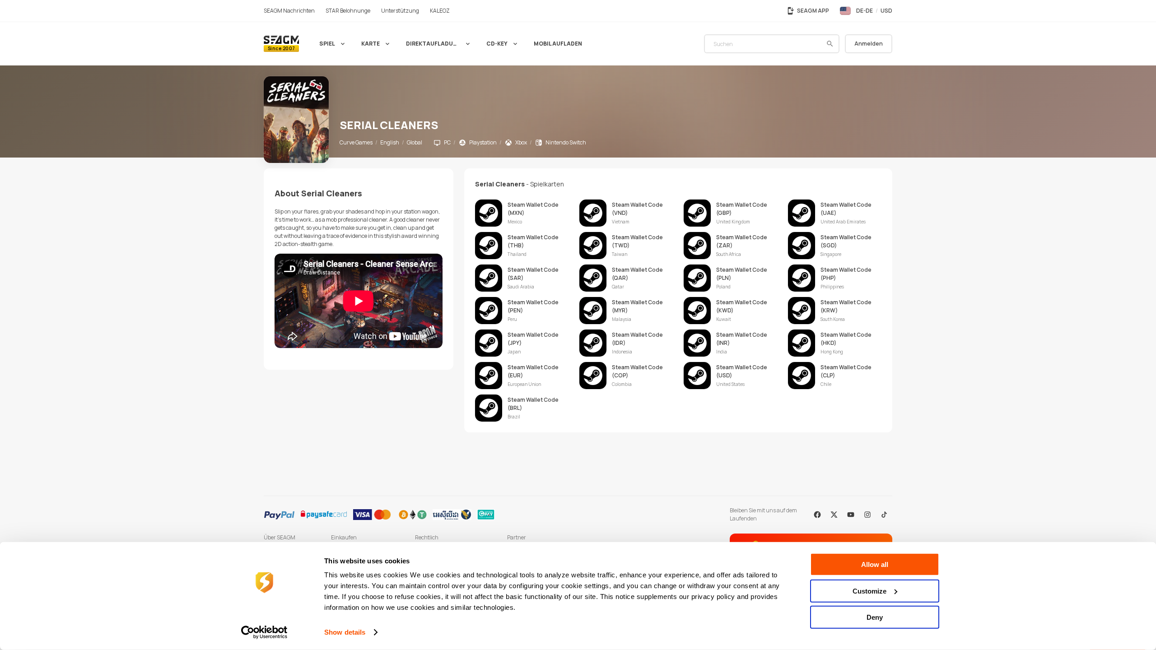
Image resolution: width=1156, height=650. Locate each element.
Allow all (874, 564)
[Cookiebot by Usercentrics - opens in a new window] (264, 632)
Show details (344, 632)
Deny (875, 617)
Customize (869, 590)
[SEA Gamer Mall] (281, 44)
